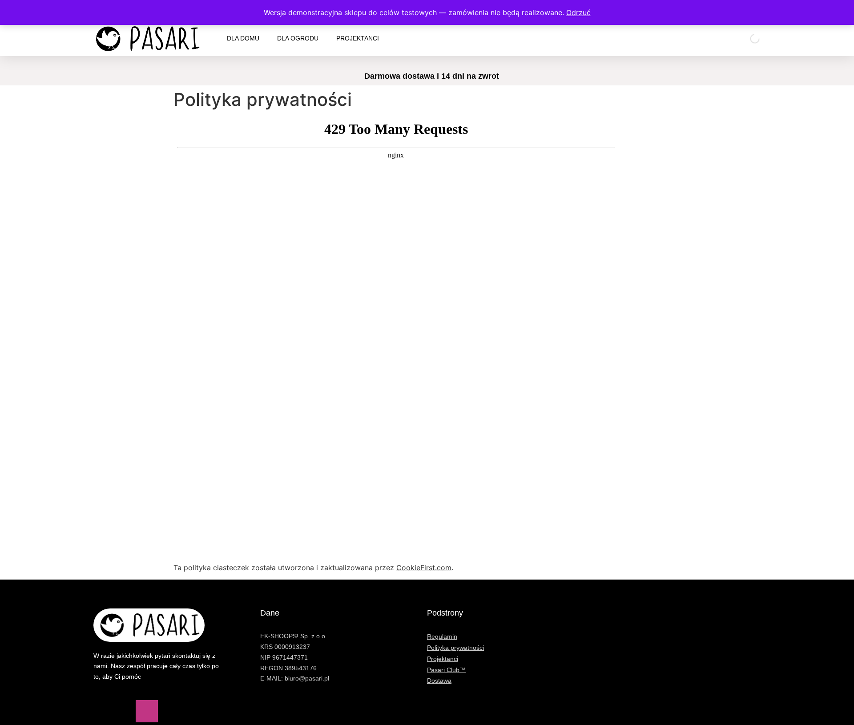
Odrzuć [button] (578, 12)
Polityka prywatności (455, 647)
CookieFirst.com (423, 567)
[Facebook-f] (104, 711)
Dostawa (439, 680)
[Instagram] (147, 711)
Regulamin (442, 636)
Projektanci (357, 38)
